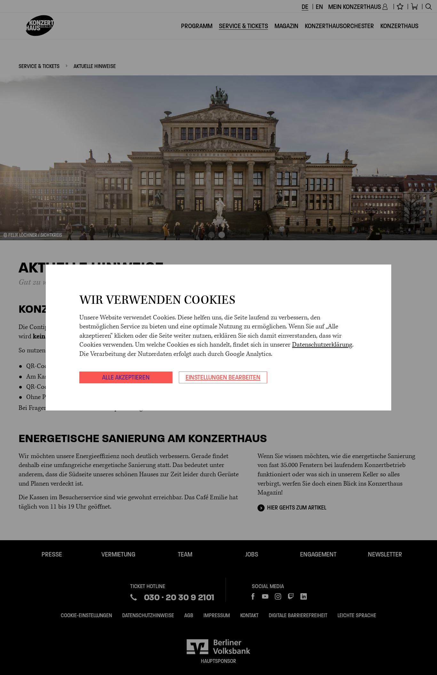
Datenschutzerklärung (322, 345)
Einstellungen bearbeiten (223, 377)
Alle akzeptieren (126, 377)
